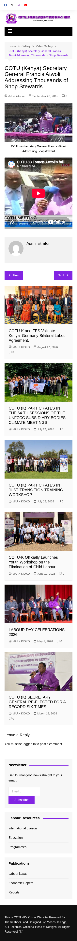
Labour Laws (17, 873)
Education (15, 837)
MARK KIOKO (21, 347)
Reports (14, 892)
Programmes (17, 847)
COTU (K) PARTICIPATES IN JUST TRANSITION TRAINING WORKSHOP (36, 490)
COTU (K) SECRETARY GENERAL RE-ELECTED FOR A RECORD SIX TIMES (37, 702)
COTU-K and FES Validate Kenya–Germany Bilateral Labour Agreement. (38, 336)
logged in (29, 744)
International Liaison (22, 828)
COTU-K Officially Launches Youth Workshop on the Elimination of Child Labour (33, 562)
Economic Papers (20, 883)
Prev (16, 275)
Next (61, 275)
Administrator (16, 96)
